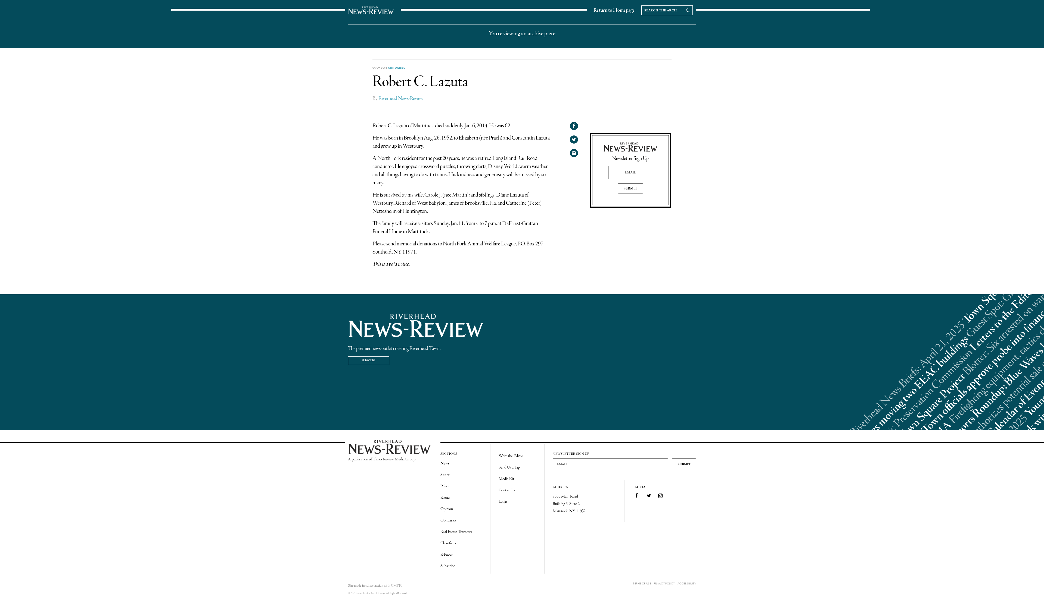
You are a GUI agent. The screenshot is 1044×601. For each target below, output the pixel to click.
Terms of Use (642, 583)
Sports (445, 474)
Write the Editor (511, 456)
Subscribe (368, 360)
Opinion (446, 509)
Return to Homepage (614, 10)
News (444, 463)
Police (444, 486)
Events (445, 497)
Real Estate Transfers (456, 531)
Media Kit (506, 479)
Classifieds (448, 543)
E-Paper (446, 554)
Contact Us (507, 490)
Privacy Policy (664, 583)
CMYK (396, 585)
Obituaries (396, 67)
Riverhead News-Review (400, 98)
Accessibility (687, 583)
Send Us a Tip (509, 467)
